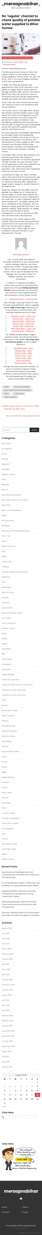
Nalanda (5, 746)
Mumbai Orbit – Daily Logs (23, 331)
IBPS (3, 654)
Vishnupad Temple (9, 844)
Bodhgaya (6, 526)
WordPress (36, 1233)
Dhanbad (5, 603)
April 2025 (5, 974)
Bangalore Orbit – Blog (23, 348)
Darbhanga (6, 587)
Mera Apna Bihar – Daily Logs (23, 328)
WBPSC (4, 854)
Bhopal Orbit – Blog (23, 351)
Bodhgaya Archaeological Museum (16, 531)
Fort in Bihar (6, 618)
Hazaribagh (6, 649)
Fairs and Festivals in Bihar (12, 613)
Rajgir (4, 772)
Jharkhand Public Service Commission (17, 685)
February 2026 (7, 954)
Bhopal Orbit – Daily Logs (23, 319)
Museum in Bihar (8, 736)
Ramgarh (5, 782)
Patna (4, 757)
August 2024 (7, 995)
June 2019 (6, 1062)
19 (15, 1095)
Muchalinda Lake (8, 726)
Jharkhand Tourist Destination (14, 690)
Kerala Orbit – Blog (23, 358)
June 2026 (6, 938)
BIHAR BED (5, 484)
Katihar (4, 705)
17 (4, 1095)
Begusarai (6, 464)
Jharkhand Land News (10, 680)
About (25, 1207)
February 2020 (7, 1021)
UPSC (4, 834)
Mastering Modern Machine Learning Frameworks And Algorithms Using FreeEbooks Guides (18, 894)
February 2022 (7, 1015)
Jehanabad (6, 664)
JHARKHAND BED (8, 674)
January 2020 (7, 1026)
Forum (25, 1212)
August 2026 (7, 928)
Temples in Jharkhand (11, 818)
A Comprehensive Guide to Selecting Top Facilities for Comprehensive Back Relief (20, 884)
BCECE (4, 454)
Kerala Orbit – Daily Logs (23, 326)
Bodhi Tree (6, 536)
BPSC (6, 393)
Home (4, 1207)
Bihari (4, 515)
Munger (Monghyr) (9, 731)
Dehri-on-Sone (8, 592)
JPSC (4, 700)
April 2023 (5, 1005)
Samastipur (6, 803)
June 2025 (6, 969)
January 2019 (7, 1067)
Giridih (4, 638)
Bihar (6, 387)
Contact (5, 1212)
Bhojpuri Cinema (8, 474)
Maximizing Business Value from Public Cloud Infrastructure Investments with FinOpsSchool (19, 904)
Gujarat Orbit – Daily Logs (23, 323)
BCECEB (5, 459)
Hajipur (4, 644)
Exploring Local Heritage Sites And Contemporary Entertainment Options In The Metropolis (20, 875)
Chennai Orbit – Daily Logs (23, 321)
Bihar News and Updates (11, 495)
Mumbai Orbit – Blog (23, 363)
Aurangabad (7, 449)
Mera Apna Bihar (23, 360)
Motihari (5, 721)
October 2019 (7, 1041)
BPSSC (4, 556)
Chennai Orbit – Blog (23, 353)
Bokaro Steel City (9, 546)
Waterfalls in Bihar (9, 849)
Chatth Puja (6, 561)
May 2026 (6, 944)
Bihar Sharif (6, 505)
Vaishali (5, 839)
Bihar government (22, 387)
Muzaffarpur (7, 741)
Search (34, 430)
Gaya (4, 633)
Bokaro (4, 541)
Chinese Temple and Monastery (15, 572)
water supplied (10, 397)
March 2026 (6, 949)
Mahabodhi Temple (10, 710)
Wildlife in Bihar (8, 859)
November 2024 (8, 985)
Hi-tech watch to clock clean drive (22, 416)
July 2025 (5, 964)
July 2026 (5, 933)
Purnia (4, 767)
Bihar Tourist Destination (12, 510)
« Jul (3, 1106)
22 (32, 1095)
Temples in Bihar (8, 813)
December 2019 (8, 1031)
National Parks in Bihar (10, 751)
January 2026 (7, 959)
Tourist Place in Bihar (10, 823)
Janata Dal (19, 393)
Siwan (4, 808)
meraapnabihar (21, 4)
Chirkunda (6, 577)
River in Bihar (7, 792)
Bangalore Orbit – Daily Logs (23, 316)
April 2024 (6, 1000)
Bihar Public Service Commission (17, 58)
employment (7, 608)
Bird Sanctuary (8, 520)
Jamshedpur (7, 659)
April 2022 (5, 1010)
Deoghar (5, 597)
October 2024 (7, 990)
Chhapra (5, 567)
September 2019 (8, 1046)
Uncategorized (8, 828)
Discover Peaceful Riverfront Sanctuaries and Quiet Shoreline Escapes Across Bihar (21, 914)
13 (21, 1091)
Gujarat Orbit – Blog (23, 355)
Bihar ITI (5, 490)
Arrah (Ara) (6, 443)
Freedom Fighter (8, 628)
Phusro (4, 762)
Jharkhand (6, 669)
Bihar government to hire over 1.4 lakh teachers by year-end (21, 407)
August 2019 (6, 1051)
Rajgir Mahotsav (8, 777)
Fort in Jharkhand (9, 623)
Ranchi (4, 787)
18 (10, 1095)
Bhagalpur (6, 469)
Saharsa (5, 798)
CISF (3, 582)
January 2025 (7, 979)
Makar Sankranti (8, 715)
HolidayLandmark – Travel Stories (23, 299)
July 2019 (5, 1056)
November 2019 (8, 1036)
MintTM (24, 1228)
